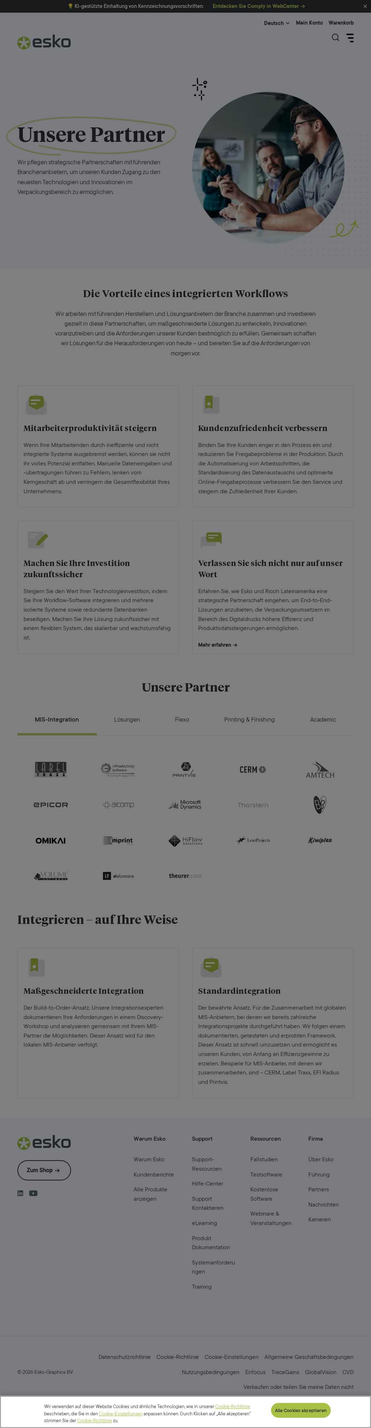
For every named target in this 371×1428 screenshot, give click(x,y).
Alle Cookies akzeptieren (301, 1410)
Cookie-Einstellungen (120, 1413)
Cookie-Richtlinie (94, 1420)
